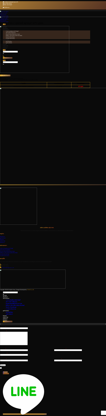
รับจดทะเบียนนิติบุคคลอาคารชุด (14, 303)
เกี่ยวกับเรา (5, 297)
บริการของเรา (6, 298)
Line (45, 414)
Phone (6, 372)
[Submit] (3, 294)
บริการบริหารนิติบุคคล (11, 301)
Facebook (6, 373)
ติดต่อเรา (5, 320)
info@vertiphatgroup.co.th (8, 267)
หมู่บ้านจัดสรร (6, 19)
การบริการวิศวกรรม (11, 309)
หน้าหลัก (5, 295)
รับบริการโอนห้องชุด (11, 307)
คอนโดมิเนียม (9, 312)
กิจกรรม (5, 315)
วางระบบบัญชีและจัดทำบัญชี (13, 300)
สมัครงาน (5, 318)
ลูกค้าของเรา (2, 19)
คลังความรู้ (5, 317)
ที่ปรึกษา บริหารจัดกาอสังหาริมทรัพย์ (15, 305)
